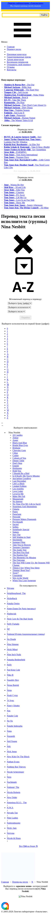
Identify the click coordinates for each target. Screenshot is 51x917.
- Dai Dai (19, 84)
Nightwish (11, 614)
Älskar (15, 437)
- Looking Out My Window (23, 140)
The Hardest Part (20, 555)
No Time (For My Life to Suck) (26, 504)
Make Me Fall (18, 496)
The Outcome (18, 560)
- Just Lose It (14, 113)
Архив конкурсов (15, 59)
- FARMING (15, 152)
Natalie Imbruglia (14, 726)
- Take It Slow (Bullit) (27, 147)
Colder (15, 455)
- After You (14, 190)
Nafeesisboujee (13, 823)
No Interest (17, 501)
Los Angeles (18, 488)
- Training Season (17, 110)
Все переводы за (27, 171)
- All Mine (26, 208)
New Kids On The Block (18, 756)
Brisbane (16, 448)
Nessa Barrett (13, 685)
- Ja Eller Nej (22, 144)
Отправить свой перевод (19, 64)
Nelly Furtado (13, 624)
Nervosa (10, 833)
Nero (9, 777)
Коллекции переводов (17, 62)
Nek (9, 746)
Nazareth (11, 736)
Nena (9, 690)
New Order (12, 797)
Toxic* (15, 573)
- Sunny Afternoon (23, 205)
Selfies (15, 527)
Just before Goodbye (21, 478)
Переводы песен (20, 882)
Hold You (16, 471)
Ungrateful (17, 575)
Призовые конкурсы (16, 54)
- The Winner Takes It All (18, 120)
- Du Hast (14, 102)
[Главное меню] (22, 39)
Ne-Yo (10, 721)
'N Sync (10, 700)
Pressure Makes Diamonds (24, 519)
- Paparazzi (14, 115)
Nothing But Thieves (16, 767)
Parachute (16, 514)
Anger (15, 440)
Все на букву (28, 846)
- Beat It (16, 97)
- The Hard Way (21, 90)
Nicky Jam (11, 828)
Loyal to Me (18, 494)
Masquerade (17, 499)
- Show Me (14, 202)
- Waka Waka (24, 95)
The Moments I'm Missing (24, 557)
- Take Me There (15, 100)
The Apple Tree (19, 550)
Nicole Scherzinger (15, 772)
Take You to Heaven (21, 545)
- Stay (23, 137)
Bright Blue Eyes (20, 445)
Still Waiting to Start (21, 537)
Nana (9, 731)
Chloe (15, 453)
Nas (8, 710)
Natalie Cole (12, 716)
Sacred (15, 524)
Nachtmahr (12, 782)
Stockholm (17, 540)
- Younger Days (16, 157)
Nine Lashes (12, 818)
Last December (19, 481)
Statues (15, 532)
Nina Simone (13, 644)
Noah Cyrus (12, 695)
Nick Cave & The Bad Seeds (20, 619)
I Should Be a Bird (20, 473)
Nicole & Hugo (14, 838)
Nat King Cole (13, 670)
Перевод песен (14, 49)
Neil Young (12, 741)
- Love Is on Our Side (19, 200)
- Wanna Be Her (14, 185)
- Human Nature (19, 118)
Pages (15, 511)
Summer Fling (18, 542)
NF (8, 629)
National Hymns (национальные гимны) (26, 634)
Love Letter (17, 491)
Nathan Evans (13, 762)
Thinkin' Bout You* (21, 570)
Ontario (15, 509)
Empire (15, 466)
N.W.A (10, 807)
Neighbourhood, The (16, 593)
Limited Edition (19, 486)
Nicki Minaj (12, 649)
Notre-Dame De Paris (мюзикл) (21, 608)
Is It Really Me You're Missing (26, 476)
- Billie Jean (17, 87)
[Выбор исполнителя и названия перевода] (23, 253)
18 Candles (17, 435)
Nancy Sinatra (13, 705)
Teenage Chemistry (21, 547)
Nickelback (12, 598)
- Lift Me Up (15, 197)
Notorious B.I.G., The (17, 802)
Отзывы (11, 67)
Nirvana (10, 588)
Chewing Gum (19, 450)
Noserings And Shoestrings (24, 506)
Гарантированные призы (19, 57)
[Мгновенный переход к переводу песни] (23, 275)
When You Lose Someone (24, 580)
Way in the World (20, 578)
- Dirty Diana (18, 107)
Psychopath (17, 522)
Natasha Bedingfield (16, 659)
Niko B (10, 675)
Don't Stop (17, 463)
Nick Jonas (12, 751)
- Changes (14, 192)
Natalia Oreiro (13, 603)
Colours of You (19, 458)
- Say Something (25, 149)
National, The (13, 787)
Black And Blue (19, 443)
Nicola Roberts (13, 792)
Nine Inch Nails (14, 654)
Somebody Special (20, 529)
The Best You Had (20, 552)
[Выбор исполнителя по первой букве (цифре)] (23, 296)
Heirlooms (17, 468)
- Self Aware (16, 92)
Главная (10, 47)
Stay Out (16, 534)
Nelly (9, 665)
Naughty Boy (13, 680)
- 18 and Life (15, 187)
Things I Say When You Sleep (26, 568)
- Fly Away (14, 195)
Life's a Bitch (18, 483)
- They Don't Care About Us (25, 105)
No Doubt (11, 639)
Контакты (11, 69)
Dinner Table (18, 460)
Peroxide (16, 517)
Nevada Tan (12, 813)
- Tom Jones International (21, 155)
